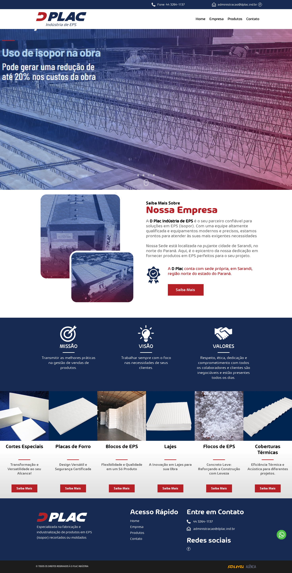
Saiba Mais (185, 290)
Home (200, 19)
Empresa (216, 19)
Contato (252, 19)
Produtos (235, 19)
